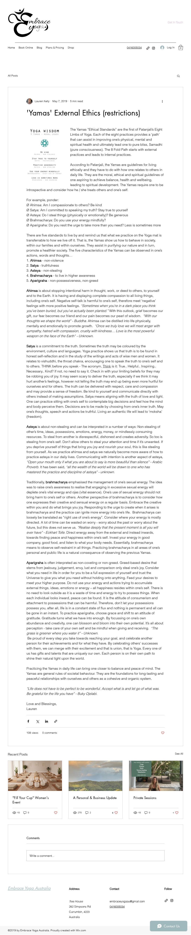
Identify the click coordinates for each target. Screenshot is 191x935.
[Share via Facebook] (28, 721)
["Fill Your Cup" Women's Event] (35, 776)
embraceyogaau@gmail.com (127, 901)
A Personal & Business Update (95, 797)
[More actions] (162, 101)
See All (179, 753)
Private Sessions (145, 797)
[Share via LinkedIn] (46, 721)
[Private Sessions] (156, 776)
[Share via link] (55, 721)
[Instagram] (153, 48)
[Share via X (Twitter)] (37, 721)
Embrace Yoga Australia (29, 888)
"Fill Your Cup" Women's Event (30, 799)
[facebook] (148, 48)
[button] (181, 47)
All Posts (13, 75)
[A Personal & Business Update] (96, 776)
